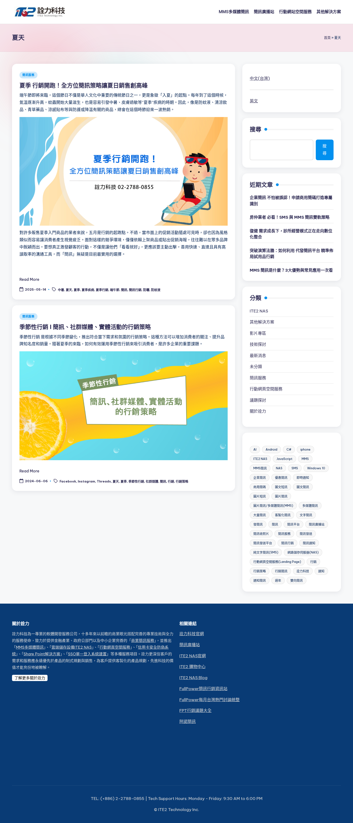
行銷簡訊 (281, 571)
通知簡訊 (259, 580)
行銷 (171, 481)
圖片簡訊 (281, 496)
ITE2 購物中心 (192, 666)
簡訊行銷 (135, 290)
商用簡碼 (259, 487)
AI (254, 449)
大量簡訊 (259, 515)
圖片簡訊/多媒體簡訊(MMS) (273, 505)
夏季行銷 (102, 290)
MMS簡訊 (260, 468)
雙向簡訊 (296, 580)
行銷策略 (182, 481)
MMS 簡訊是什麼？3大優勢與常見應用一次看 (291, 270)
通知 (321, 571)
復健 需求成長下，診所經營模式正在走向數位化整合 (291, 234)
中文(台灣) (260, 78)
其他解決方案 (262, 322)
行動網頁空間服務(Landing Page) (277, 562)
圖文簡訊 (303, 487)
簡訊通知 (309, 543)
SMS (295, 468)
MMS (305, 459)
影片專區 (258, 333)
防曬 (146, 290)
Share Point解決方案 (42, 654)
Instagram (86, 481)
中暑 (61, 290)
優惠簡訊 (281, 477)
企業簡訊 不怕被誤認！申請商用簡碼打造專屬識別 (291, 200)
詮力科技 (303, 571)
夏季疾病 (88, 290)
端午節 (114, 290)
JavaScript (284, 459)
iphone (305, 449)
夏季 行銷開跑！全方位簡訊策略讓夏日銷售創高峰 (83, 85)
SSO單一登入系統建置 (87, 654)
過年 (278, 580)
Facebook (68, 481)
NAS (279, 468)
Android (271, 449)
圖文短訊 (281, 487)
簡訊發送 (306, 533)
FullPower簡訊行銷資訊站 (203, 688)
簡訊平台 (293, 524)
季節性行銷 (136, 481)
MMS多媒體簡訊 (30, 647)
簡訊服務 (28, 75)
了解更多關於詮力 (29, 678)
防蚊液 (155, 290)
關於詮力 (258, 411)
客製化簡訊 (283, 515)
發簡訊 (258, 524)
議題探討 (258, 400)
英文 (254, 101)
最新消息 (258, 355)
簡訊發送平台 (262, 543)
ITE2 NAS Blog (193, 677)
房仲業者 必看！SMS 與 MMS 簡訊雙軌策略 (289, 217)
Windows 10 (316, 468)
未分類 (256, 366)
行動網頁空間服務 (266, 389)
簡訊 (124, 290)
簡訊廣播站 (316, 524)
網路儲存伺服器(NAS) (303, 552)
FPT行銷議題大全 (195, 710)
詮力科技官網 (191, 633)
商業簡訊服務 (142, 640)
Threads (104, 481)
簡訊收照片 (261, 533)
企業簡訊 (259, 477)
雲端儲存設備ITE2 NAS (71, 647)
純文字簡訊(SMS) (265, 552)
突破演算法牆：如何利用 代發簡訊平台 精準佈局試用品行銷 (291, 253)
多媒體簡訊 (310, 505)
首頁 (327, 37)
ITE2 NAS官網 (192, 655)
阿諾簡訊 (187, 721)
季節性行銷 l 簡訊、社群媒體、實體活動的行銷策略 (85, 326)
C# (288, 449)
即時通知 (303, 477)
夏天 (69, 290)
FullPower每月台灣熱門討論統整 (209, 699)
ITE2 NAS (259, 311)
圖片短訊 (259, 496)
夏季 (77, 290)
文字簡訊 (306, 515)
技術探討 (258, 344)
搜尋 (255, 129)
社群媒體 (152, 481)
